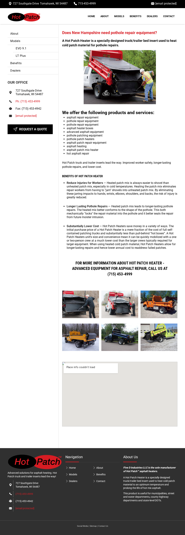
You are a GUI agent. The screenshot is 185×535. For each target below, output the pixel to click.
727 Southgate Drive (40, 3)
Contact (169, 16)
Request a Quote (33, 129)
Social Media (82, 526)
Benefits (135, 16)
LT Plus (21, 56)
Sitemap (93, 526)
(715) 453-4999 (24, 493)
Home (91, 16)
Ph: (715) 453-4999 (28, 101)
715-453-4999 (87, 3)
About (104, 16)
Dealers (152, 16)
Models (119, 16)
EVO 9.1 (21, 48)
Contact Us (103, 526)
